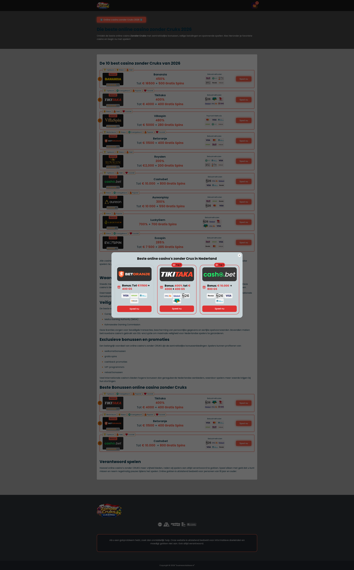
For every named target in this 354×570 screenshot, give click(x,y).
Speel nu (134, 308)
